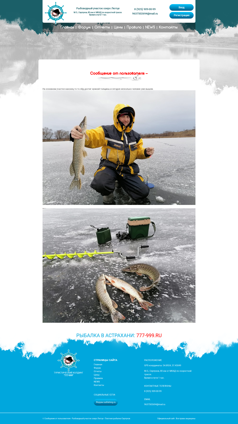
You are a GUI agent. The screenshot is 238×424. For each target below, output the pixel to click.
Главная (67, 27)
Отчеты (102, 27)
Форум (84, 27)
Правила (134, 27)
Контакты (168, 27)
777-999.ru (149, 335)
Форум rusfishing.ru (106, 402)
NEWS (150, 27)
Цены (118, 27)
